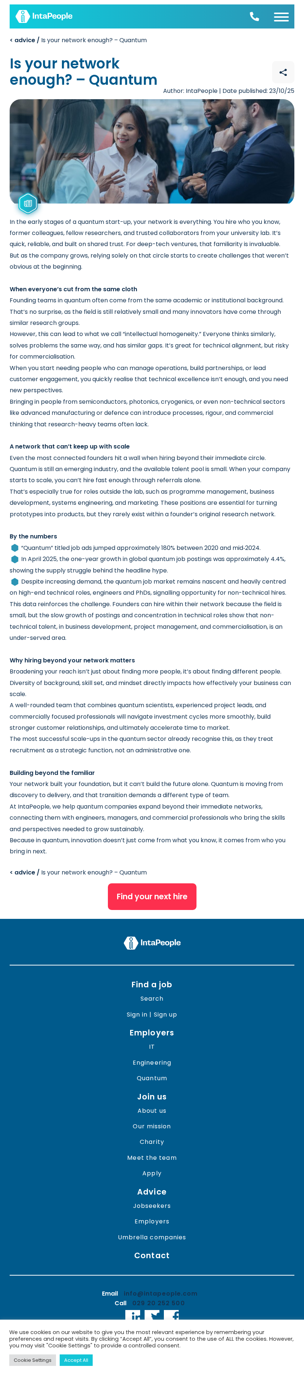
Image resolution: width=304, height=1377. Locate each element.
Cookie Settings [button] (33, 1360)
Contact (152, 1255)
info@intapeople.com (161, 1293)
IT (152, 1046)
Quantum (152, 1078)
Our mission (152, 1126)
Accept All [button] (76, 1360)
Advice (152, 1191)
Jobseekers (152, 1206)
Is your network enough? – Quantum (78, 40)
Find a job (152, 984)
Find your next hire (152, 896)
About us (152, 1110)
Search (152, 998)
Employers (152, 1032)
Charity (152, 1142)
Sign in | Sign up (152, 1014)
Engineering (152, 1062)
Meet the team (151, 1157)
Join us (152, 1096)
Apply (152, 1173)
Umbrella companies (152, 1237)
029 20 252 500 (158, 1303)
